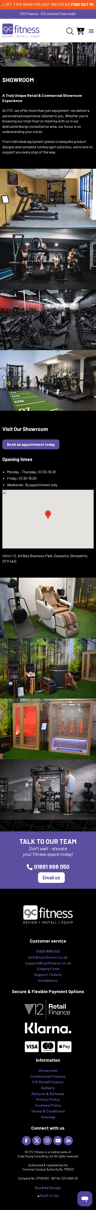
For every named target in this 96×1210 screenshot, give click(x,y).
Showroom (47, 1070)
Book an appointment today (31, 444)
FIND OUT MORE (72, 4)
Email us (51, 877)
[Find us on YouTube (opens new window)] (58, 1140)
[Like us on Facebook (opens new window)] (27, 1140)
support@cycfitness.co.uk (48, 963)
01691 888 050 (51, 866)
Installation (48, 980)
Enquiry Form (48, 968)
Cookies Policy (48, 1105)
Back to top (49, 1196)
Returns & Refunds (47, 1093)
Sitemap (48, 1117)
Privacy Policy (48, 1099)
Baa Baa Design (48, 1187)
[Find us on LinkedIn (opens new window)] (69, 1140)
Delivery (48, 1087)
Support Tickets (48, 974)
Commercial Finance (47, 1076)
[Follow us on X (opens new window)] (37, 1140)
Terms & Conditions (48, 1111)
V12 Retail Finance (48, 1082)
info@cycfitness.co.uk (48, 957)
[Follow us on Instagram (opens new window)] (48, 1140)
